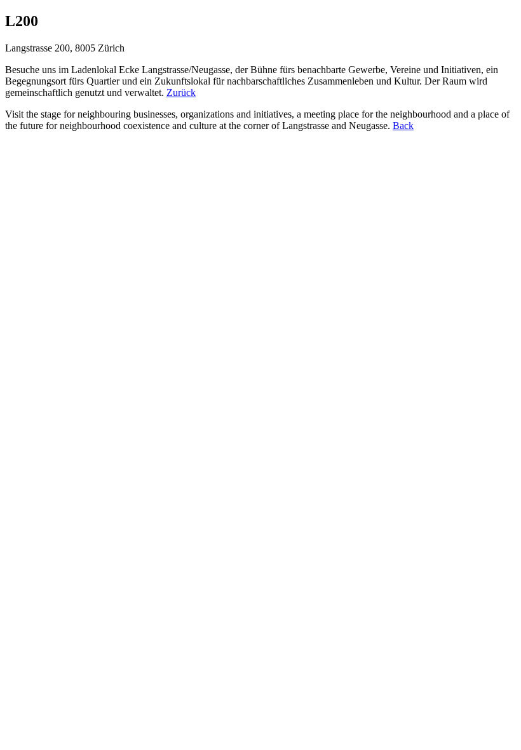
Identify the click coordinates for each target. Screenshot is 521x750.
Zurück (181, 92)
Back (403, 125)
